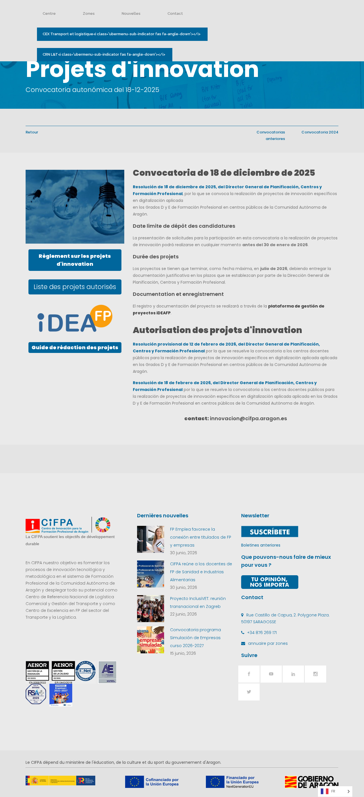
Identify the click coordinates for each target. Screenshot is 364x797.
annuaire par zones (268, 643)
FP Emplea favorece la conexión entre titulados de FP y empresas (200, 537)
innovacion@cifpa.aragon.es (248, 418)
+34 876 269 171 (262, 632)
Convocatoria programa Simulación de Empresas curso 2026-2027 (195, 638)
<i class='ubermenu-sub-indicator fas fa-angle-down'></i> (121, 34)
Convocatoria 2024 (319, 132)
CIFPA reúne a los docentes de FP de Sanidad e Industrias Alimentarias (201, 572)
